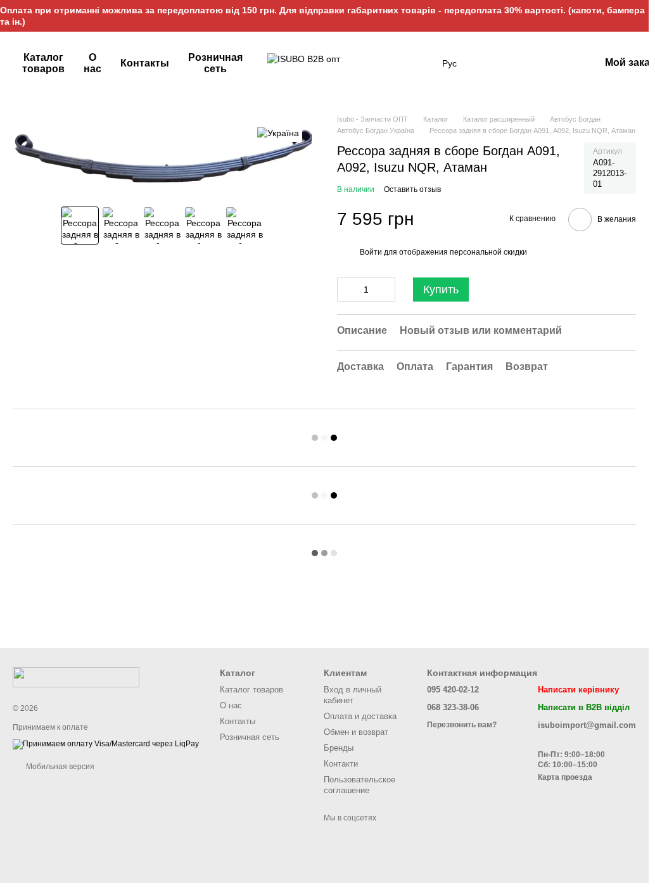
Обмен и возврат (356, 732)
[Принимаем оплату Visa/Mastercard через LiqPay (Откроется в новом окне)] (106, 743)
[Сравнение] (557, 63)
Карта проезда (565, 777)
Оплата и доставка (360, 716)
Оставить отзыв (412, 189)
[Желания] (524, 63)
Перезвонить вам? (462, 724)
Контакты (144, 63)
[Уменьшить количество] (346, 289)
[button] (638, 16)
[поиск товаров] (419, 63)
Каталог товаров (43, 63)
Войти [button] (371, 252)
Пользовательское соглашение (359, 785)
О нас (92, 63)
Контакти (341, 763)
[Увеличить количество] (386, 289)
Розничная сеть (215, 63)
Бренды (338, 748)
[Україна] (278, 133)
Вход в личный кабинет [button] (352, 695)
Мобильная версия (59, 766)
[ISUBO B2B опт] (76, 676)
